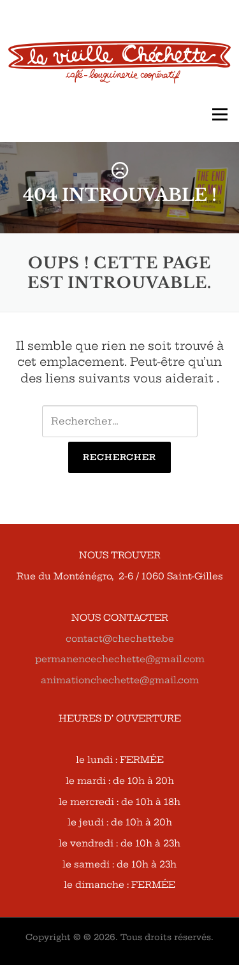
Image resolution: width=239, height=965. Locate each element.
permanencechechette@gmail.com (120, 659)
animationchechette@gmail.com (120, 680)
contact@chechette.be (120, 638)
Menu (219, 115)
